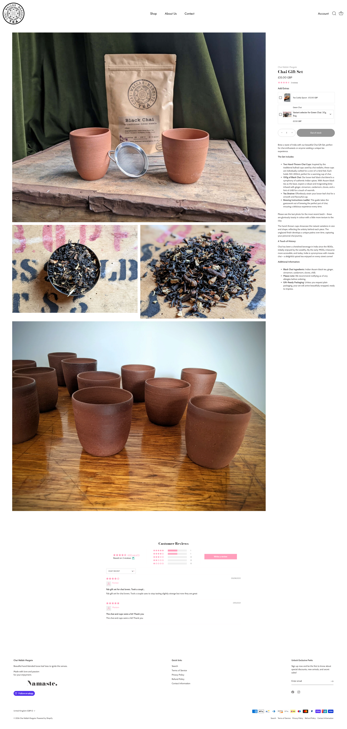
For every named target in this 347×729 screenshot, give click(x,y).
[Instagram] (298, 692)
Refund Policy (178, 679)
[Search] (334, 14)
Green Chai (297, 107)
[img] (112, 578)
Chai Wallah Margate (287, 67)
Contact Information (181, 683)
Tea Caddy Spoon (300, 97)
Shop (153, 13)
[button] (158, 550)
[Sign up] (332, 681)
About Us (171, 13)
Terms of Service (179, 670)
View (287, 99)
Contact (189, 13)
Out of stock (315, 132)
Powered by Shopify (45, 718)
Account (323, 13)
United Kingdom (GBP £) (23, 711)
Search (175, 666)
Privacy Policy (178, 674)
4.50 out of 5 (133, 555)
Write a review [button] (220, 556)
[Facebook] (292, 692)
